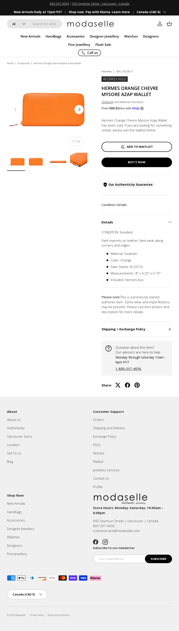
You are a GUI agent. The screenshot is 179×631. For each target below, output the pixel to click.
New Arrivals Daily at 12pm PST (38, 12)
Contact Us (101, 478)
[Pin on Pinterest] (137, 385)
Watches (13, 537)
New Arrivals (30, 36)
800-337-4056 (59, 3)
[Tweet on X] (118, 385)
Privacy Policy (37, 615)
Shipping (107, 102)
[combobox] (34, 23)
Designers (14, 545)
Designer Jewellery (20, 528)
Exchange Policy (104, 436)
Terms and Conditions (59, 615)
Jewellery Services (106, 470)
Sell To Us (14, 453)
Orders (98, 419)
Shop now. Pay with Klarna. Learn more (99, 12)
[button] (169, 24)
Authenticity (15, 428)
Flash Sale (103, 44)
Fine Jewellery (17, 554)
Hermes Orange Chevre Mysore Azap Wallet (57, 63)
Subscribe (158, 559)
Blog (10, 461)
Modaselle (20, 615)
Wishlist (98, 453)
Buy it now (136, 162)
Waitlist (98, 461)
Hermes (107, 71)
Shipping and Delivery (109, 428)
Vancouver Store (19, 436)
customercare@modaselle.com (116, 530)
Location (13, 444)
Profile (98, 487)
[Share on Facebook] (127, 385)
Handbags (14, 512)
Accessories (23, 63)
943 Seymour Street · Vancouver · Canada (100, 3)
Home (10, 63)
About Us (14, 419)
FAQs (97, 444)
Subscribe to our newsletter (114, 548)
